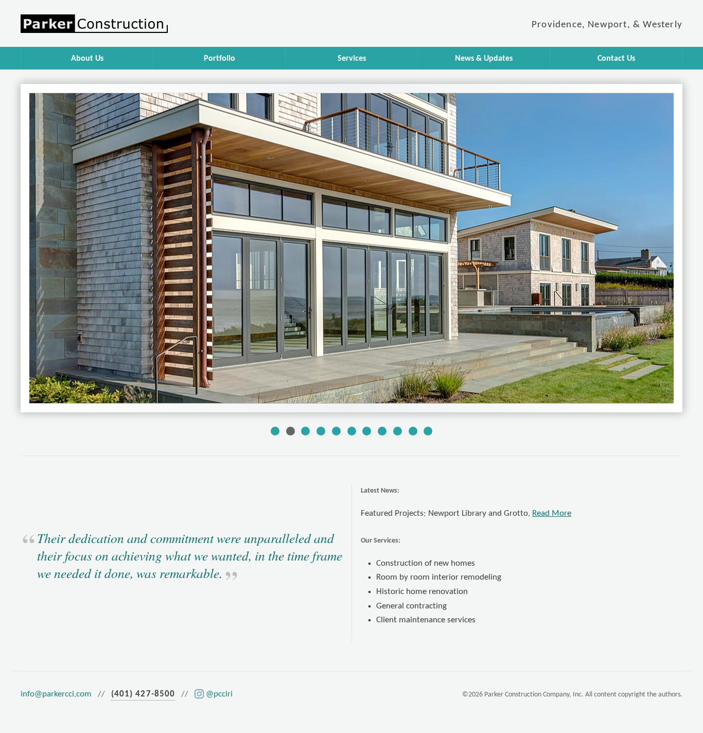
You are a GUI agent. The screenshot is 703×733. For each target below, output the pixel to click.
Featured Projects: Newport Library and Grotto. (466, 513)
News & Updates (484, 59)
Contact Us (616, 59)
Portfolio (219, 59)
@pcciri (219, 694)
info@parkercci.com (56, 694)
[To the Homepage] (182, 23)
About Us (87, 59)
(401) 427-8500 (143, 694)
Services (352, 59)
